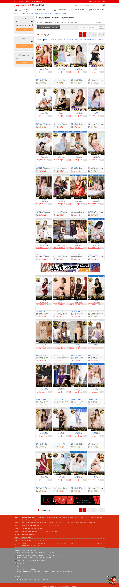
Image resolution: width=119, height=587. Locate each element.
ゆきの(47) (78, 344)
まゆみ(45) (61, 476)
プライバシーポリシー (40, 579)
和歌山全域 (31, 534)
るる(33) (44, 200)
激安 (58, 543)
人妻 (39, 543)
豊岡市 (77, 522)
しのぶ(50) (61, 432)
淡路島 (90, 522)
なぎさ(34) (96, 68)
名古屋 (29, 537)
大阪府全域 (24, 517)
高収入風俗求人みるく (34, 571)
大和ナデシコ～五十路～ (93, 311)
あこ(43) (96, 476)
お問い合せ (50, 579)
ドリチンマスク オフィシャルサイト (26, 569)
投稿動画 (48, 557)
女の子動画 (42, 557)
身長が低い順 (78, 39)
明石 (38, 522)
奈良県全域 (24, 531)
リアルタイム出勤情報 (36, 553)
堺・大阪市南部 (98, 517)
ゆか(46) (96, 344)
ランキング (46, 553)
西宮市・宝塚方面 (84, 522)
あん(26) (79, 68)
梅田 (40, 517)
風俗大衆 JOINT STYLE (58, 571)
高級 (61, 543)
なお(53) (61, 344)
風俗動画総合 (20, 555)
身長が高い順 (70, 39)
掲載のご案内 (101, 1)
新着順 (45, 39)
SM (68, 542)
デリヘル (24, 540)
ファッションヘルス (37, 540)
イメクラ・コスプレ (86, 543)
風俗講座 (24, 557)
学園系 (64, 543)
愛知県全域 (24, 537)
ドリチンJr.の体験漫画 (30, 560)
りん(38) (44, 300)
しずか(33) (78, 300)
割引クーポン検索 (21, 550)
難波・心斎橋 (45, 517)
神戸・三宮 (30, 522)
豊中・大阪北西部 (35, 520)
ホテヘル (45, 540)
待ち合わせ (29, 540)
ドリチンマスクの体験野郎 (31, 555)
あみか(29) (44, 156)
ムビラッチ (66, 555)
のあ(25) (61, 68)
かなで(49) (96, 300)
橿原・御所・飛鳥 (53, 531)
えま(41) (61, 112)
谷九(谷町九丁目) (53, 517)
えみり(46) (44, 432)
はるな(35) (96, 156)
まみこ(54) (44, 388)
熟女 (42, 543)
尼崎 (94, 522)
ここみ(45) (78, 388)
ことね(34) (78, 156)
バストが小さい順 (98, 39)
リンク (55, 579)
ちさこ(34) (96, 243)
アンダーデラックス (46, 571)
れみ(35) (44, 68)
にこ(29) (61, 156)
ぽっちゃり (46, 543)
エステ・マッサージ (96, 543)
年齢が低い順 (61, 39)
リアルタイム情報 (31, 550)
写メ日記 (52, 553)
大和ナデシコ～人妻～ (41, 79)
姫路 (50, 522)
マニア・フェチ (77, 543)
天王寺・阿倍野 (69, 517)
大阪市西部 (84, 517)
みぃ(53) (44, 344)
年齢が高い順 (52, 39)
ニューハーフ (53, 543)
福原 (35, 522)
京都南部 (51, 525)
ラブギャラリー (69, 571)
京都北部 (56, 525)
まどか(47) (78, 476)
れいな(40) (96, 200)
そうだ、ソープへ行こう (50, 555)
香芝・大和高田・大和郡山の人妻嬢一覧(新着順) (28, 1)
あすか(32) (78, 243)
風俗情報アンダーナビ (22, 571)
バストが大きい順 (88, 39)
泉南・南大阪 (90, 517)
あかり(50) (44, 476)
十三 (37, 517)
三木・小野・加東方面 (57, 522)
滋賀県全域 (24, 528)
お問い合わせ (92, 1)
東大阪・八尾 (43, 520)
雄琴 (29, 528)
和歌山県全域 (25, 534)
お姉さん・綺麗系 (26, 545)
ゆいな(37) (78, 200)
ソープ (50, 540)
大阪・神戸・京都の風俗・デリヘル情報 (60, 586)
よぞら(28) (61, 200)
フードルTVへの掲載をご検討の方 (25, 579)
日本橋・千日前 (61, 517)
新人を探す (27, 553)
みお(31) (79, 112)
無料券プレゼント (43, 560)
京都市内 (30, 525)
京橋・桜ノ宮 (77, 517)
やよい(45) (78, 432)
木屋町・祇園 (36, 525)
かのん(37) (61, 300)
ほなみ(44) (61, 388)
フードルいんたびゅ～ (33, 557)
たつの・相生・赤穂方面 (69, 522)
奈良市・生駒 (31, 531)
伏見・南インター (44, 525)
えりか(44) (96, 388)
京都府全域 (24, 525)
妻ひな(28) (96, 112)
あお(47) (96, 432)
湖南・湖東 (33, 528)
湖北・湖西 (39, 528)
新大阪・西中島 (31, 517)
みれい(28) (44, 243)
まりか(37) (44, 112)
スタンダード (25, 543)
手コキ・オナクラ (33, 543)
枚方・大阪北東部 (26, 520)
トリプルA (19, 567)
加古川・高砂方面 (44, 522)
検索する (101, 27)
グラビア (19, 560)
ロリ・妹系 (33, 545)
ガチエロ (19, 557)
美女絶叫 (41, 555)
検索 (103, 5)
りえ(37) (61, 243)
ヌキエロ (60, 555)
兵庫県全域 (24, 522)
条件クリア (100, 22)
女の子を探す (20, 553)
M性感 (71, 543)
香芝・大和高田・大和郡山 (41, 531)
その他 (38, 545)
